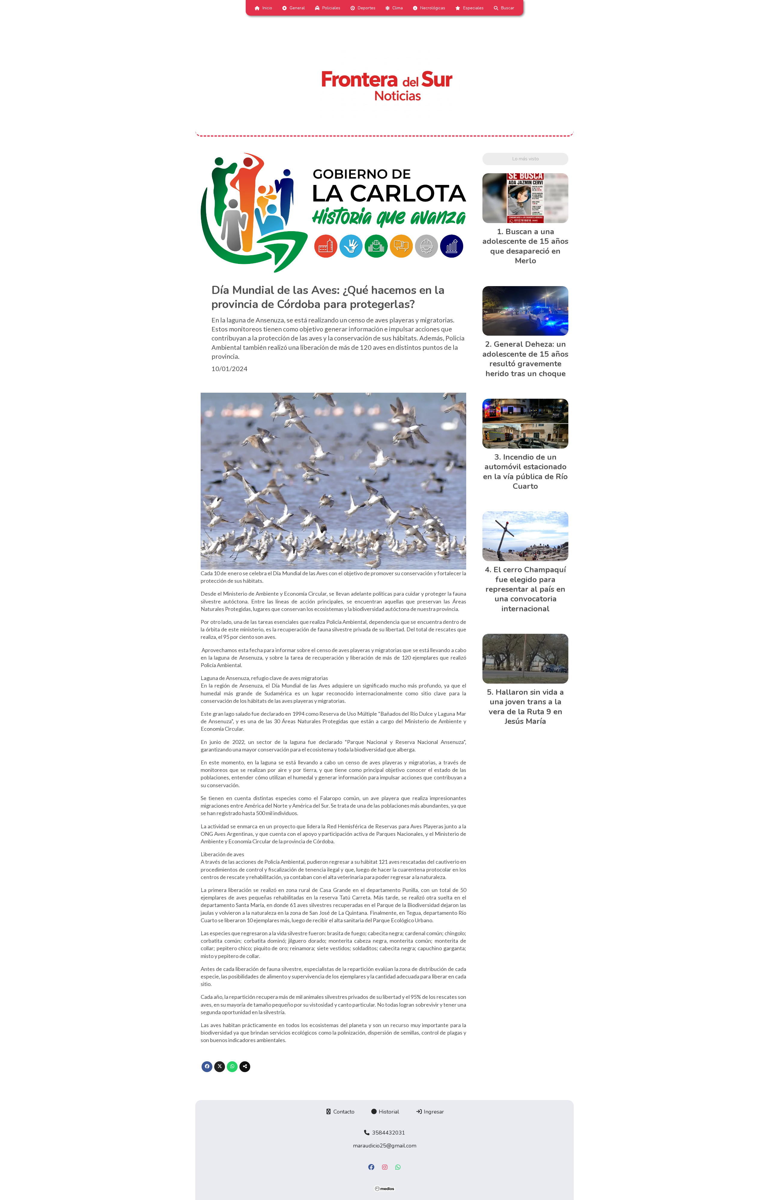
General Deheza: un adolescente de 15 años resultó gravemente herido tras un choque (525, 359)
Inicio (267, 8)
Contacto (343, 1111)
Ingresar (433, 1111)
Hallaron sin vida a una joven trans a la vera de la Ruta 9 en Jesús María (526, 707)
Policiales (331, 8)
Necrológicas (432, 8)
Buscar (507, 8)
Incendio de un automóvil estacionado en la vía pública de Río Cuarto (525, 471)
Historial (388, 1111)
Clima (397, 8)
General (297, 8)
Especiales (473, 8)
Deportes (366, 8)
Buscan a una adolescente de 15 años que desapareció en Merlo (525, 246)
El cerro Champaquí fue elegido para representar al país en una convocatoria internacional (525, 589)
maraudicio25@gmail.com (384, 1145)
